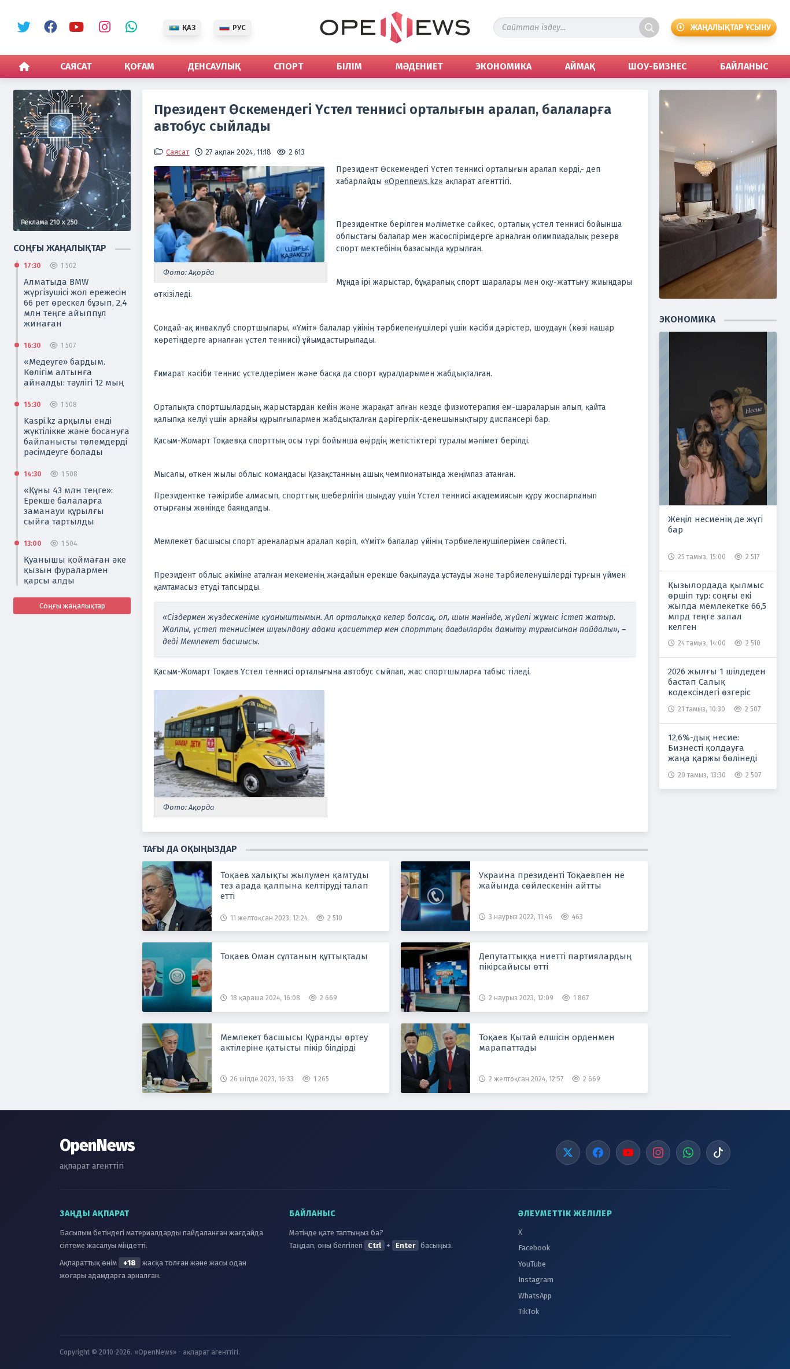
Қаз (188, 27)
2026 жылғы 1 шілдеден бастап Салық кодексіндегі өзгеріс (717, 682)
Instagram (101, 27)
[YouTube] (628, 1152)
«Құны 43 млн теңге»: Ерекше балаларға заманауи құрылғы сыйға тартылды (68, 506)
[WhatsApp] (688, 1152)
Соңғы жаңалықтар (72, 605)
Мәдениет (419, 66)
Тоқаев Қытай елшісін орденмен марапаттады (547, 1042)
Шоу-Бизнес (657, 66)
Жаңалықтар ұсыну (731, 27)
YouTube (75, 27)
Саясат (75, 66)
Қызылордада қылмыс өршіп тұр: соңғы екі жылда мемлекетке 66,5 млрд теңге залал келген (717, 606)
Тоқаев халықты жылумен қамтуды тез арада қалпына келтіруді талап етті (294, 885)
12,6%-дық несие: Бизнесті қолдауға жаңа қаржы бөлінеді (712, 748)
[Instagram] (658, 1152)
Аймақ (580, 66)
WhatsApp (128, 27)
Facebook (48, 27)
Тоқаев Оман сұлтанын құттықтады (294, 956)
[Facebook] (598, 1152)
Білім (349, 66)
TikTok (528, 1311)
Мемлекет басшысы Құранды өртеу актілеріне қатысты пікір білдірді (294, 1042)
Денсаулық (214, 66)
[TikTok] (718, 1152)
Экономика (503, 66)
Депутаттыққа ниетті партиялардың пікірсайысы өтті (555, 961)
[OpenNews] (395, 27)
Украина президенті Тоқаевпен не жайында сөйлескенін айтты (552, 880)
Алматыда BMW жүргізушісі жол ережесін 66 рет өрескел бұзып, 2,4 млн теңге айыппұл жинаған (75, 303)
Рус (239, 27)
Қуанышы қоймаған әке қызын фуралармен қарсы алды (75, 570)
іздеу (649, 27)
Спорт (288, 66)
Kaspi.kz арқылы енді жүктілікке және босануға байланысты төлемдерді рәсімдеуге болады (77, 436)
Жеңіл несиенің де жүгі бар (715, 524)
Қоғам (139, 66)
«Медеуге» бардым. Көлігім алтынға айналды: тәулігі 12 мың (74, 372)
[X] (568, 1152)
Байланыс (744, 66)
